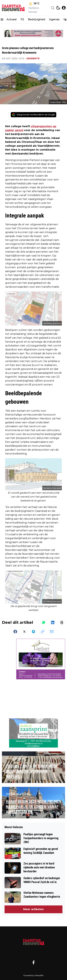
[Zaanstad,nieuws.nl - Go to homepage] (33, 942)
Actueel (12, 19)
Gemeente (33, 58)
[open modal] (64, 8)
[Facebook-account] (33, 962)
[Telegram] (33, 631)
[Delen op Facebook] (15, 631)
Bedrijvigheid (36, 19)
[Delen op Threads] (62, 622)
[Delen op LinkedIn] (52, 622)
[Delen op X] (24, 631)
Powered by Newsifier (33, 975)
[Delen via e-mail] (51, 631)
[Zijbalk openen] (2, 19)
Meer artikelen (33, 909)
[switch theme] (58, 8)
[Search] (53, 8)
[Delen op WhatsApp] (43, 622)
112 (22, 19)
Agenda (54, 19)
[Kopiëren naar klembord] (42, 631)
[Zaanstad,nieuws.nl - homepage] (13, 8)
